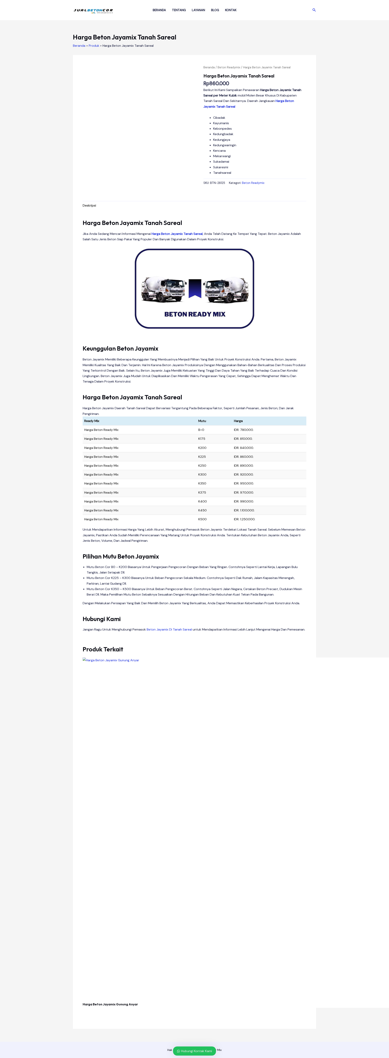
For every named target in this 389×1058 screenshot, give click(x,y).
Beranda (159, 10)
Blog (215, 10)
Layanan (198, 10)
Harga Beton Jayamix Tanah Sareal (177, 234)
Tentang (179, 10)
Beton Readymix (229, 67)
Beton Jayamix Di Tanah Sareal (169, 629)
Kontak (230, 10)
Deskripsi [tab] (89, 205)
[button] (314, 10)
